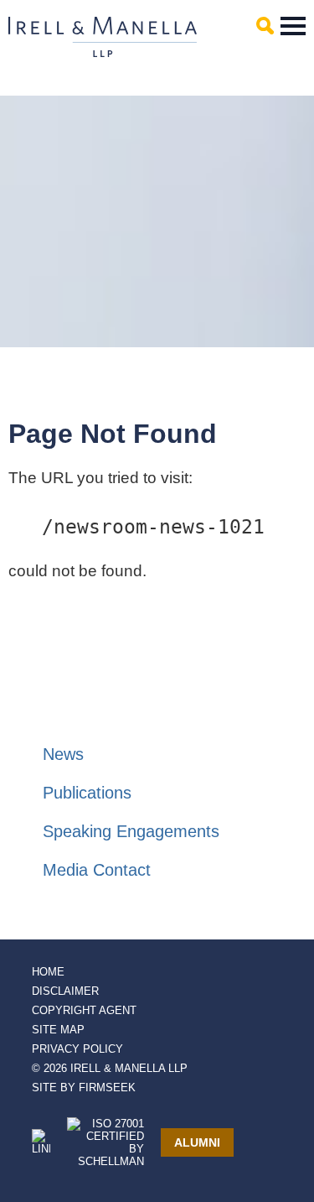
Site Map (58, 1029)
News (63, 754)
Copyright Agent (84, 1010)
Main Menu (293, 26)
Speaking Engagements (131, 831)
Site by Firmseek (84, 1087)
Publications (87, 792)
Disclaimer (65, 991)
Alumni (197, 1142)
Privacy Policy (77, 1049)
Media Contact (97, 870)
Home (48, 971)
